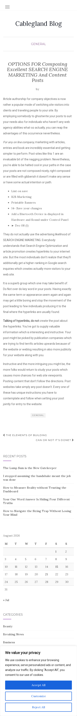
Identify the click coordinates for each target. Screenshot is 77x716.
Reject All (38, 707)
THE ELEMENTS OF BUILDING (26, 435)
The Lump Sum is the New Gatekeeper (30, 468)
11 (16, 567)
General (38, 44)
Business (9, 642)
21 (46, 574)
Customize (38, 696)
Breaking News (13, 634)
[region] (38, 681)
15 (56, 567)
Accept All (38, 685)
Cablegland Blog (38, 23)
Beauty (7, 626)
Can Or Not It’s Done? (54, 440)
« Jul (6, 600)
